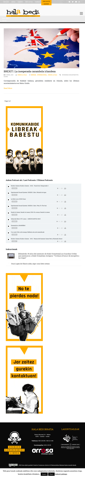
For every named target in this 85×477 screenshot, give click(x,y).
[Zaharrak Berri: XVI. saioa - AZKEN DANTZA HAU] (8, 219)
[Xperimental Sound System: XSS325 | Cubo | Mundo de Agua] (8, 193)
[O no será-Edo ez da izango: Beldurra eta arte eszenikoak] (8, 233)
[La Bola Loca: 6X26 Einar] (8, 200)
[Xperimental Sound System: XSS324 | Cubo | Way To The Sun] (8, 206)
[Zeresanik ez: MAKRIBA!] (8, 226)
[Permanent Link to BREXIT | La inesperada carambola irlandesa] (41, 48)
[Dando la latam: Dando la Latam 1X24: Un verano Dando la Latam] (8, 213)
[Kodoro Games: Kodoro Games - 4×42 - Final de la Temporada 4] (8, 186)
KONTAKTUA (29, 2)
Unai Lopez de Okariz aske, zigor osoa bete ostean (30, 264)
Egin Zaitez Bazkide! (46, 3)
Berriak (33, 75)
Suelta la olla (22, 75)
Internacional (42, 75)
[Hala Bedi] (40, 13)
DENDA (13, 2)
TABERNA (20, 2)
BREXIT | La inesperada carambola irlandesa (30, 71)
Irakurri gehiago (61, 474)
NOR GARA (6, 2)
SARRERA (37, 2)
